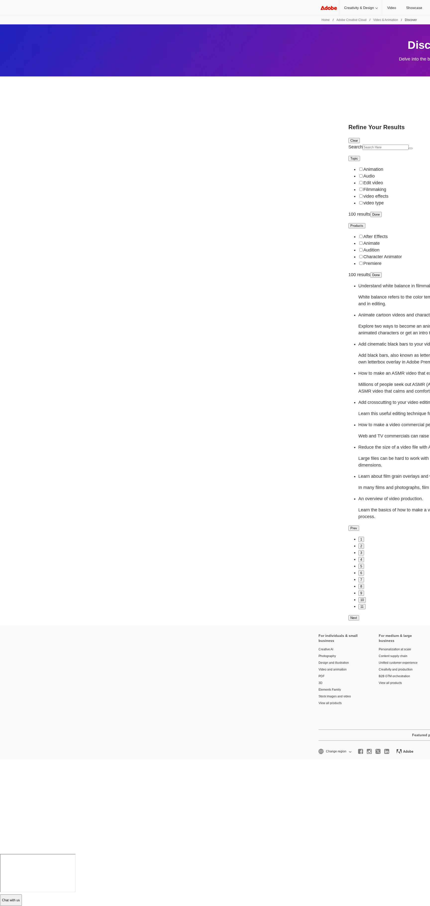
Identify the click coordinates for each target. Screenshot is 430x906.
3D (320, 683)
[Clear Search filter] (411, 148)
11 (362, 606)
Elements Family (330, 689)
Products (356, 226)
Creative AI (326, 649)
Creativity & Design (359, 8)
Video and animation (333, 669)
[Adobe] (329, 8)
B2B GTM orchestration (394, 676)
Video (391, 8)
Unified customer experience (398, 662)
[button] (335, 751)
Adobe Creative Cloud (351, 20)
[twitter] (378, 751)
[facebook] (360, 751)
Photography (327, 656)
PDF (321, 676)
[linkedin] (386, 751)
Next (353, 618)
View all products (330, 703)
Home (326, 20)
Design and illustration (334, 662)
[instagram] (369, 751)
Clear (354, 140)
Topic (354, 158)
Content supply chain (393, 656)
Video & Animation (385, 20)
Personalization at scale (395, 649)
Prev (353, 528)
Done (376, 214)
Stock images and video (335, 696)
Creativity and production (396, 669)
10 (362, 600)
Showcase (414, 8)
